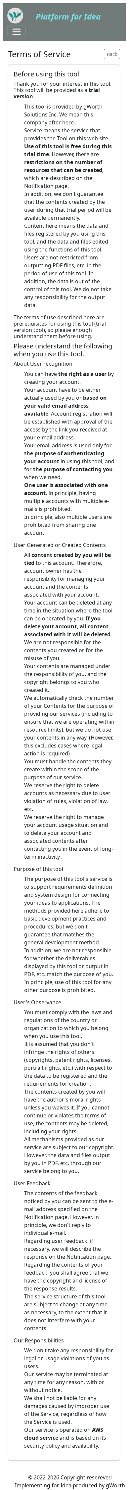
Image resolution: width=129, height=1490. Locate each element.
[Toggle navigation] (16, 31)
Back (112, 54)
